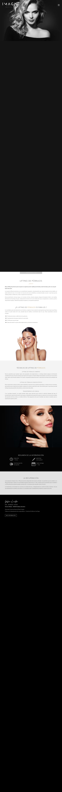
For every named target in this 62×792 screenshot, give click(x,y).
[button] (59, 5)
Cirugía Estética (29, 272)
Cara (35, 272)
